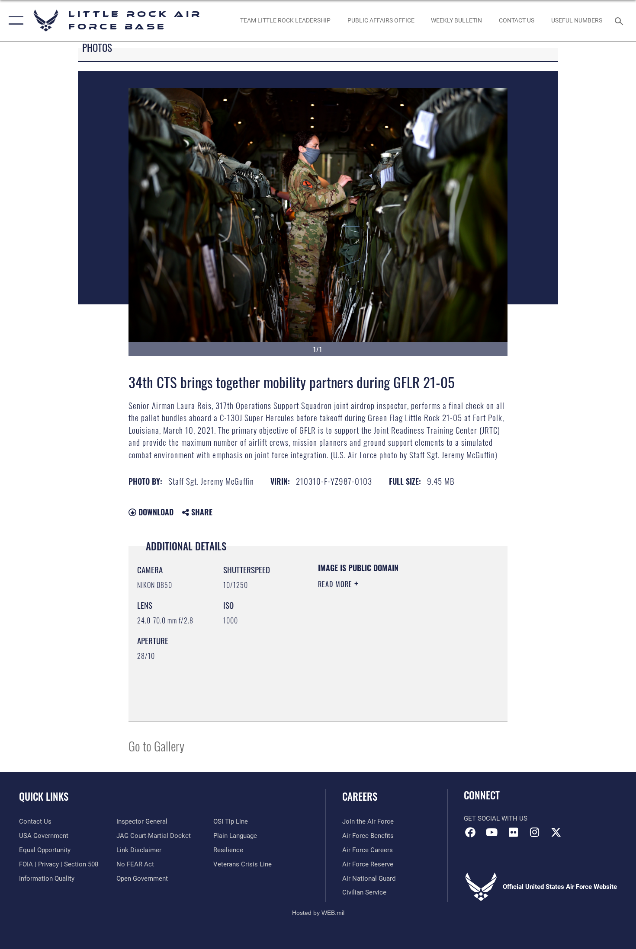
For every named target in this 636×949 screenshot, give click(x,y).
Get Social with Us (495, 818)
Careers (359, 796)
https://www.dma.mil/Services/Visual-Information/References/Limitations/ (370, 669)
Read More (336, 584)
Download (154, 512)
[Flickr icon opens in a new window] (513, 832)
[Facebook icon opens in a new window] (470, 832)
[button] (14, 20)
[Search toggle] (620, 20)
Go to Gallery (156, 745)
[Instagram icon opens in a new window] (534, 832)
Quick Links (43, 796)
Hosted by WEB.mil (318, 912)
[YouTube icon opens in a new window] (491, 832)
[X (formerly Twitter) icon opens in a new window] (555, 832)
